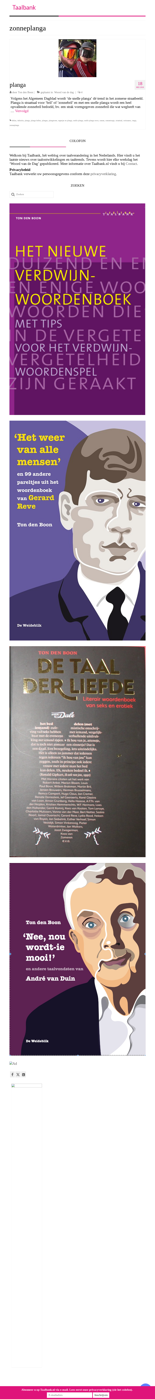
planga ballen (36, 120)
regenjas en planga (65, 120)
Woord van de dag (64, 92)
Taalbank (24, 7)
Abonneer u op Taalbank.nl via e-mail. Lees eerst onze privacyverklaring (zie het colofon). (77, 1389)
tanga (134, 120)
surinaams (127, 120)
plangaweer (53, 120)
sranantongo (110, 120)
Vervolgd (22, 111)
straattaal (119, 120)
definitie (20, 120)
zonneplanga (14, 125)
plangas (45, 120)
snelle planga (78, 120)
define (14, 120)
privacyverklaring (103, 174)
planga (27, 120)
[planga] (77, 58)
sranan (102, 120)
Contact (131, 164)
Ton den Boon (25, 92)
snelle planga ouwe (91, 120)
